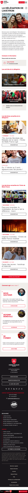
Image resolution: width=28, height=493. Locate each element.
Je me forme (14, 348)
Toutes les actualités (14, 276)
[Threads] (21, 389)
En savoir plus (14, 145)
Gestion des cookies (14, 485)
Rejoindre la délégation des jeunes (13, 442)
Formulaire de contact (13, 63)
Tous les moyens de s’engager (11, 446)
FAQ (14, 477)
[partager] (26, 8)
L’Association (6, 416)
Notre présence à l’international (12, 423)
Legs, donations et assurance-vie (12, 433)
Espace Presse (14, 474)
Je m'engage (14, 327)
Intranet (14, 471)
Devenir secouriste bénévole (11, 441)
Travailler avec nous (9, 444)
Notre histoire (7, 417)
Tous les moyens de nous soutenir (13, 437)
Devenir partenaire (8, 435)
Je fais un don (14, 305)
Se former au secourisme (14, 449)
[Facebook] (11, 389)
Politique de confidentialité (14, 479)
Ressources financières (10, 419)
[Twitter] (6, 389)
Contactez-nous (14, 376)
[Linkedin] (14, 389)
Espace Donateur (14, 468)
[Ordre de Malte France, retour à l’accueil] (4, 2)
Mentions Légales (14, 466)
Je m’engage (6, 439)
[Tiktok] (19, 389)
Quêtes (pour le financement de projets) (14, 106)
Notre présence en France (10, 421)
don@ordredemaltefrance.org (13, 398)
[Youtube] (16, 389)
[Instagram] (9, 389)
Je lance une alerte (14, 384)
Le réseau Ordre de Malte (10, 425)
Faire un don (21, 2)
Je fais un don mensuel (24, 491)
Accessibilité (14, 482)
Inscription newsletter (14, 380)
